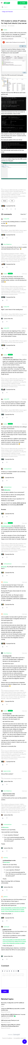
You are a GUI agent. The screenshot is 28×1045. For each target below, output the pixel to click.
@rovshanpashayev (6, 526)
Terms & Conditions (7, 1038)
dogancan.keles (7, 771)
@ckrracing (5, 827)
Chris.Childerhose (7, 244)
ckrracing (5, 582)
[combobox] (14, 7)
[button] (2, 3)
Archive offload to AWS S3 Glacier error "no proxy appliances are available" (13, 1015)
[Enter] (2, 7)
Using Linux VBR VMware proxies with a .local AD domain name (13, 1009)
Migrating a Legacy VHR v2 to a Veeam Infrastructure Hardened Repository (10, 1025)
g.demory (5, 896)
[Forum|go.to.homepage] (7, 3)
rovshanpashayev (7, 469)
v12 (12, 201)
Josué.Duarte (6, 927)
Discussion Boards (5, 1018)
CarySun (5, 30)
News (2, 1006)
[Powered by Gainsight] (14, 1035)
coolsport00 (6, 219)
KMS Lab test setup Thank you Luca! (10, 1020)
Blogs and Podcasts (7, 12)
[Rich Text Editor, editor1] (14, 979)
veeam (4, 201)
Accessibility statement (20, 1038)
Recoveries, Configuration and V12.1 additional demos (12, 1003)
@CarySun (7, 490)
